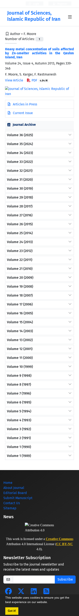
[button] (49, 602)
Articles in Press (24, 104)
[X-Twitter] (21, 593)
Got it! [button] (12, 610)
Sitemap (9, 508)
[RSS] (46, 593)
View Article (14, 80)
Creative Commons (59, 539)
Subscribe (65, 579)
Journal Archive (24, 125)
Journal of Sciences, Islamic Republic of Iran (33, 16)
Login (35, 3)
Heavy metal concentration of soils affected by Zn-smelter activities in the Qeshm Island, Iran (39, 53)
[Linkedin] (34, 593)
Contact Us (11, 503)
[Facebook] (8, 593)
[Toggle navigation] (70, 17)
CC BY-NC (64, 544)
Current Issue (22, 113)
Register (62, 3)
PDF (39, 80)
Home (7, 483)
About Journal (13, 488)
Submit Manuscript (17, 498)
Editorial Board (15, 493)
